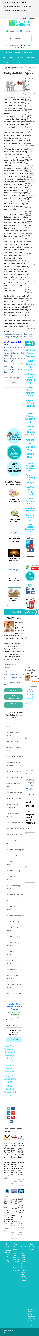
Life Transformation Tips (15, 67)
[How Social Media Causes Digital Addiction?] (21, 1192)
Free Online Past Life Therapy (15, 969)
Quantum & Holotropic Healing (28, 137)
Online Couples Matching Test (30, 467)
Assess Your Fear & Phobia (14, 834)
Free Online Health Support (14, 894)
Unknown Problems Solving (30, 430)
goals (19, 378)
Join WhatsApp (13, 31)
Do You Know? (21, 2)
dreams (12, 378)
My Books (6, 672)
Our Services (17, 6)
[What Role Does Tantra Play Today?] (7, 1192)
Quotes (21, 62)
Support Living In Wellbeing (24, 1274)
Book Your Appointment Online (29, 79)
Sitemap (22, 1330)
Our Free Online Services (10, 1068)
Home (6, 2)
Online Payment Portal (30, 501)
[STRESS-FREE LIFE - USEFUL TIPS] (14, 586)
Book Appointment (13, 697)
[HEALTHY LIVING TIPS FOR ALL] (14, 527)
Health (4, 57)
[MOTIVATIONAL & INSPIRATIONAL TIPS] (14, 567)
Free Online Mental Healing (14, 792)
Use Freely (16, 10)
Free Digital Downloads (10, 1091)
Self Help (17, 52)
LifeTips (20, 57)
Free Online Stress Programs (15, 850)
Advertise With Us (30, 509)
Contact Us (16, 14)
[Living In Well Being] (19, 25)
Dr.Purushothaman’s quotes (30, 773)
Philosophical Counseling (30, 378)
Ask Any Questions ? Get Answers (30, 320)
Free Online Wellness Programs (28, 256)
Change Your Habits (13, 705)
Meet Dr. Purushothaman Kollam (30, 328)
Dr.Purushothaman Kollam (30, 788)
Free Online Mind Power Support (28, 276)
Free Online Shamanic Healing (28, 228)
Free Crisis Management (30, 391)
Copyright (16, 1270)
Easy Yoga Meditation (13, 856)
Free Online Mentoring (30, 417)
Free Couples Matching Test (14, 822)
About (7, 1259)
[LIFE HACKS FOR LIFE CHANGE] (14, 547)
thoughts (13, 382)
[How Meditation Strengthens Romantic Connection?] (14, 1192)
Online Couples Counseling (14, 756)
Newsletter (8, 1250)
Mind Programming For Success (29, 165)
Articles (28, 62)
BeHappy (5, 62)
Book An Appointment (10, 1079)
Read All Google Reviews (30, 696)
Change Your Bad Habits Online (29, 101)
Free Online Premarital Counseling (28, 115)
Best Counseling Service (13, 741)
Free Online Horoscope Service (28, 298)
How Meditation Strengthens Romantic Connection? (15, 1201)
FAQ (7, 1261)
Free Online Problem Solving (15, 915)
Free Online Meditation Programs (28, 213)
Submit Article (13, 690)
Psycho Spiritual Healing (13, 771)
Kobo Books (13, 677)
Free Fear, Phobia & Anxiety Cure (29, 191)
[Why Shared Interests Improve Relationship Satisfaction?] (7, 1139)
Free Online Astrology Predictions (28, 290)
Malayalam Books (15, 682)
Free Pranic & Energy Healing (15, 828)
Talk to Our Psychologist (13, 798)
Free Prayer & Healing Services (29, 236)
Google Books (14, 674)
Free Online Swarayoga (13, 871)
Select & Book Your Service (14, 993)
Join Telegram (27, 31)
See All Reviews (30, 691)
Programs (8, 1252)
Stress (12, 57)
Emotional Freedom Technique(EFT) (30, 157)
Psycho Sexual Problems (30, 404)
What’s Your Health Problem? (15, 901)
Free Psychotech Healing (14, 777)
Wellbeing (27, 52)
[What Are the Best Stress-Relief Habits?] (14, 1139)
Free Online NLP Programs (14, 937)
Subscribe (14, 1040)
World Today (27, 6)
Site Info (11, 2)
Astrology (16, 1259)
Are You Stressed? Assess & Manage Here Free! (10, 1053)
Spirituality (7, 10)
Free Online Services (15, 1255)
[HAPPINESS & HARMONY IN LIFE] (14, 507)
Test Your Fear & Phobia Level (30, 490)
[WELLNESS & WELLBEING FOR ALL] (14, 606)
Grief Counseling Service (30, 365)
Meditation (30, 57)
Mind (13, 62)
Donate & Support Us (30, 517)
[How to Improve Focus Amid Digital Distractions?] (21, 1139)
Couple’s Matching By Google (30, 479)
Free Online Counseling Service (28, 87)
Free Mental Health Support (14, 922)
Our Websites (8, 6)
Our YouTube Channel (23, 1264)
